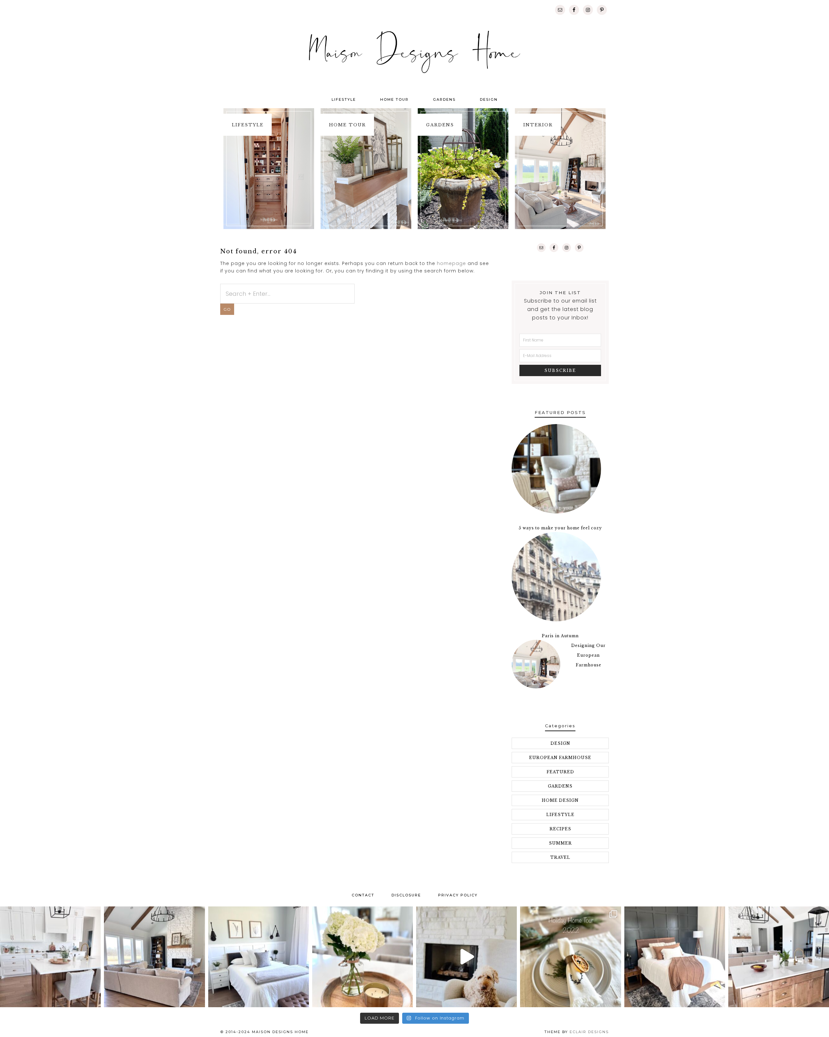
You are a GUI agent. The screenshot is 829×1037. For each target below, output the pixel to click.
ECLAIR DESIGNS (589, 1032)
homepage (451, 263)
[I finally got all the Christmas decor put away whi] (362, 956)
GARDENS (560, 786)
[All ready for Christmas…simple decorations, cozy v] (570, 956)
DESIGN (560, 743)
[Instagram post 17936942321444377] (466, 956)
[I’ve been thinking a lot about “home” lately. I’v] (778, 956)
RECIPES (560, 828)
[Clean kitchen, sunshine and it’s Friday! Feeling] (50, 956)
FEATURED (560, 771)
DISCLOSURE (406, 895)
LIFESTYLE (560, 814)
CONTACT (363, 895)
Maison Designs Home (414, 52)
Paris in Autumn (560, 635)
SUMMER (560, 843)
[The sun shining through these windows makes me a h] (154, 956)
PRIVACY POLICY (458, 895)
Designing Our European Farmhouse (588, 655)
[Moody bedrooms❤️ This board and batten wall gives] (674, 956)
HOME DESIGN (560, 800)
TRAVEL (560, 857)
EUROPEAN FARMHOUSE (560, 757)
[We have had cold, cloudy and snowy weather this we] (258, 956)
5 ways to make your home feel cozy (560, 527)
